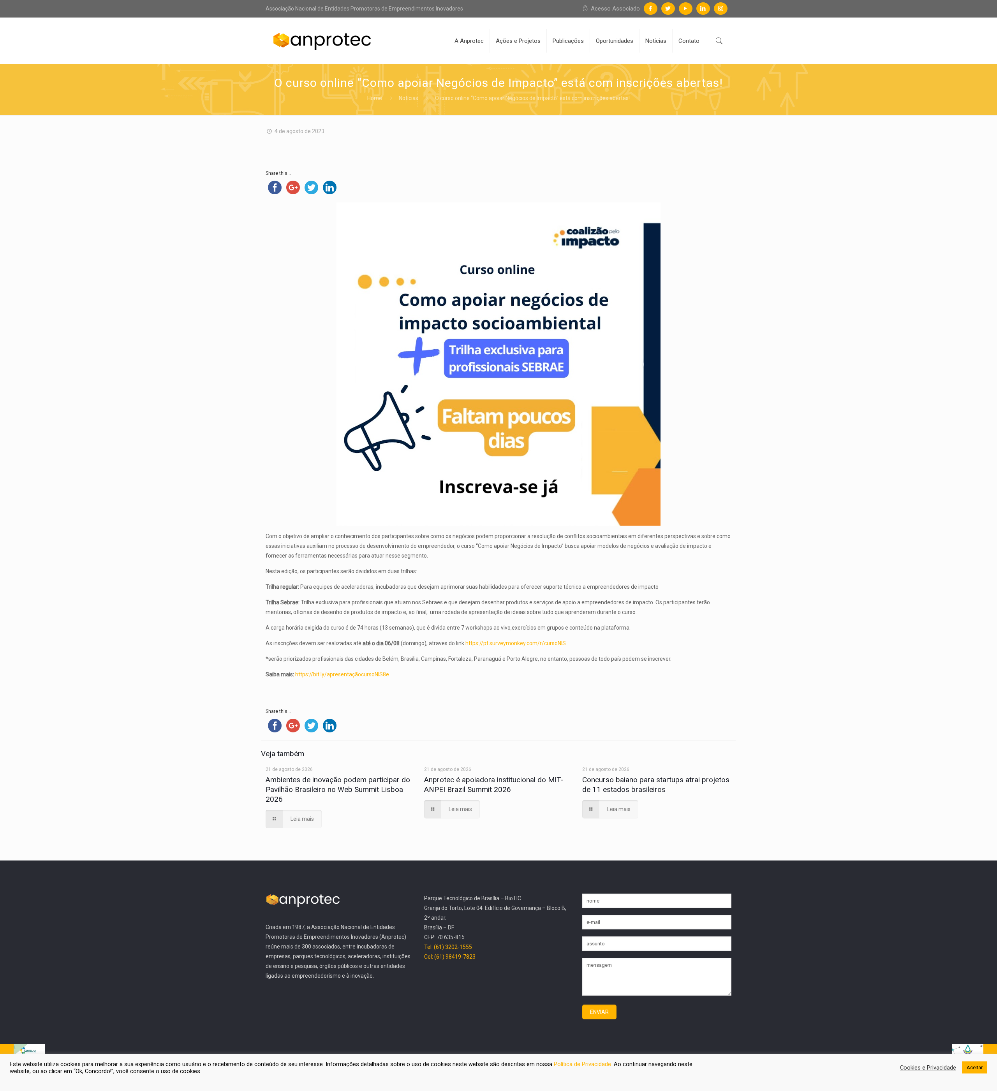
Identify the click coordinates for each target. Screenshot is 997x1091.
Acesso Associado (614, 8)
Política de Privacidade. (584, 1064)
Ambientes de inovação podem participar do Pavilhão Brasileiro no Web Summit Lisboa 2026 (338, 789)
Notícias (408, 98)
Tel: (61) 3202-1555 (448, 947)
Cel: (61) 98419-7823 (450, 957)
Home (374, 98)
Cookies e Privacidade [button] (928, 1067)
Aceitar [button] (975, 1067)
